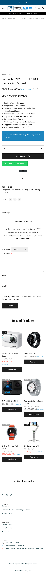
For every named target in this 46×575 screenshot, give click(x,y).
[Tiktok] (11, 495)
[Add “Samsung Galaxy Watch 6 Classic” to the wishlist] (40, 384)
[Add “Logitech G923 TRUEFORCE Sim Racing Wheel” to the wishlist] (23, 171)
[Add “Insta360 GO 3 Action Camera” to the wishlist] (18, 337)
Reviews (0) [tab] (6, 212)
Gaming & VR (13, 18)
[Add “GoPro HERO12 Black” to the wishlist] (18, 384)
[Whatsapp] (15, 495)
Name (5, 275)
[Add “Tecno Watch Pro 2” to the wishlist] (40, 337)
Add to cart (21, 156)
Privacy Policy (7, 524)
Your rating (6, 249)
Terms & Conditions (9, 528)
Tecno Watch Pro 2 (31, 353)
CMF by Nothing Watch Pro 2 (10, 447)
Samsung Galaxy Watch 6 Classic (33, 402)
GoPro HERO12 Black (10, 401)
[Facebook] (3, 495)
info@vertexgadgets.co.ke (14, 545)
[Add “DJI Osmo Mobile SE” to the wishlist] (40, 429)
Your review (7, 253)
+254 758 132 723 (11, 542)
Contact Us (6, 506)
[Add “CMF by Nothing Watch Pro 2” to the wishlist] (18, 429)
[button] (23, 163)
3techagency (27, 571)
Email (4, 286)
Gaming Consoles (26, 18)
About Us (5, 531)
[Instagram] (7, 495)
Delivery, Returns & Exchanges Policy (15, 509)
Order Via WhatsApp (16, 163)
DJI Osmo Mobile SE (31, 446)
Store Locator (7, 513)
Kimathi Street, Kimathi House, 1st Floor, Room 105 (23, 548)
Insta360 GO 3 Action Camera (10, 354)
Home (4, 18)
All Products (6, 74)
